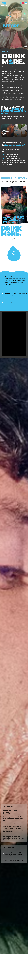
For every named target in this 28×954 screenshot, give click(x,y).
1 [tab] (13, 265)
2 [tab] (14, 265)
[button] (26, 3)
